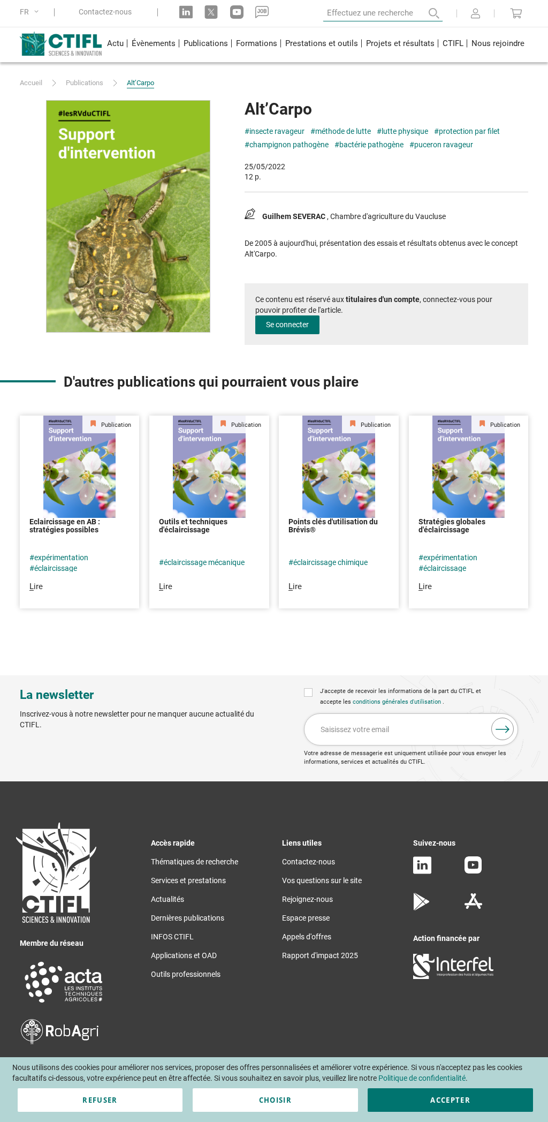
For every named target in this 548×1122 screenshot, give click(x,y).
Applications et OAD (184, 955)
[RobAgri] (60, 1041)
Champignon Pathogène (289, 144)
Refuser (99, 1100)
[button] (31, 12)
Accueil (31, 83)
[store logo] (61, 43)
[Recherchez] (426, 13)
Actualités (167, 899)
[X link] (211, 12)
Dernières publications (187, 918)
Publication (115, 424)
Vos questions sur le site (322, 880)
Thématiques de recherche (194, 861)
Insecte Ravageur (277, 131)
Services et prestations (188, 880)
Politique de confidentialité (422, 1078)
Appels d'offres (306, 936)
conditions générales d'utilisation (398, 701)
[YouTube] (473, 871)
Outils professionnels (185, 974)
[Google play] (422, 907)
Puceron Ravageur (443, 144)
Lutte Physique (405, 131)
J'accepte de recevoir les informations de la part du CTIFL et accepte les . (400, 696)
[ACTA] (64, 1004)
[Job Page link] (262, 12)
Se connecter (287, 324)
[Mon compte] (475, 14)
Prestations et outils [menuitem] (321, 43)
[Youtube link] (236, 12)
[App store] (473, 907)
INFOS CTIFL (172, 936)
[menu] (315, 44)
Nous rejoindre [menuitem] (497, 43)
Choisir (275, 1100)
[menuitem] (115, 44)
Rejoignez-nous (307, 899)
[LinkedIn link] (186, 12)
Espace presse (306, 918)
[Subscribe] (502, 729)
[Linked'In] (422, 871)
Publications (84, 83)
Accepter (450, 1100)
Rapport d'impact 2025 (320, 955)
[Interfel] (453, 976)
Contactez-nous (105, 12)
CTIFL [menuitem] (453, 43)
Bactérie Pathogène (371, 144)
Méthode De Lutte (343, 131)
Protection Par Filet (469, 131)
